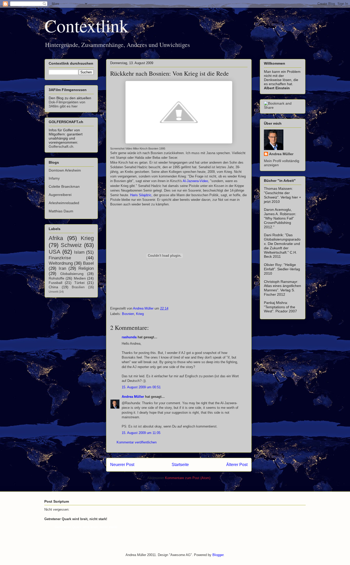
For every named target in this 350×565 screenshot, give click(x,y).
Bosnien (128, 314)
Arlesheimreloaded (64, 203)
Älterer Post (237, 464)
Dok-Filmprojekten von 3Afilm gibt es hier (67, 104)
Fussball (55, 283)
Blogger (217, 555)
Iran (62, 268)
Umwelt (53, 291)
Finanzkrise (60, 257)
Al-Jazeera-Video (195, 181)
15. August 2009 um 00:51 (141, 387)
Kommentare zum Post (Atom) (187, 478)
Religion (86, 268)
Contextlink (86, 25)
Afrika (56, 238)
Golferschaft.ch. (61, 146)
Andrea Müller (133, 397)
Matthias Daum (61, 211)
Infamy (54, 178)
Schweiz (71, 245)
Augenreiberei (60, 195)
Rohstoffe (56, 278)
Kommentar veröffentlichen (137, 442)
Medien (80, 278)
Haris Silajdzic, (141, 195)
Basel (88, 263)
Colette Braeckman (64, 186)
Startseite (180, 464)
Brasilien (78, 287)
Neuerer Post (122, 464)
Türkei (79, 283)
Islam (79, 252)
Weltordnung (61, 263)
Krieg (140, 314)
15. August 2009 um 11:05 (141, 433)
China (53, 287)
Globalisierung (72, 274)
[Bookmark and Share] (282, 107)
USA (54, 252)
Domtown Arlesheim (65, 170)
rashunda (129, 337)
